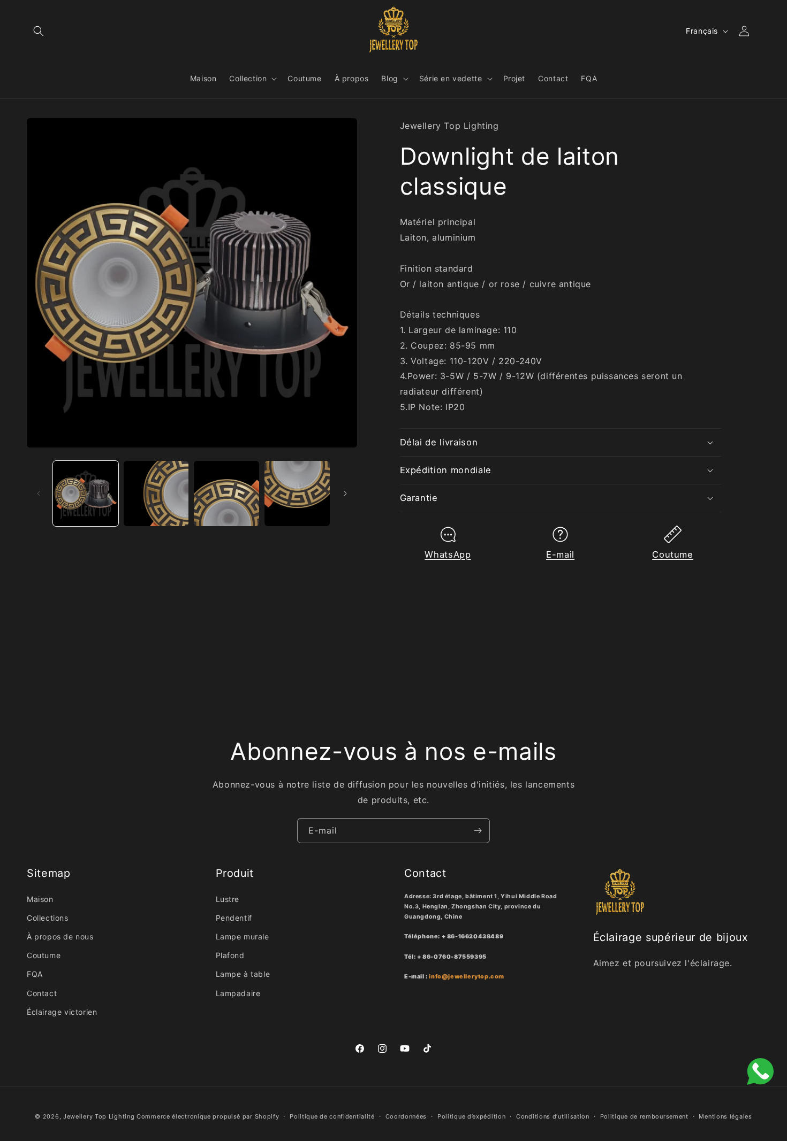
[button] (38, 31)
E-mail (560, 554)
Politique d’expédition (471, 1116)
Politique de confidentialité (332, 1116)
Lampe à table (243, 973)
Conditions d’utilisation (552, 1116)
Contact (42, 993)
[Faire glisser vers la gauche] (38, 493)
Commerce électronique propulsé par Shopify (208, 1116)
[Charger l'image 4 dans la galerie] (297, 493)
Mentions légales (725, 1116)
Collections (48, 917)
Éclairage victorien (62, 1011)
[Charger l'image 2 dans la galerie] (156, 493)
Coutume (672, 554)
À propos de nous (60, 936)
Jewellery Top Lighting (98, 1116)
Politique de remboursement (644, 1116)
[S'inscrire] (477, 830)
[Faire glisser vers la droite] (345, 493)
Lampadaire (238, 993)
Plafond (230, 955)
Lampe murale (242, 936)
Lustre (228, 899)
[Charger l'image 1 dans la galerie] (85, 493)
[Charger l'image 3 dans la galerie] (226, 493)
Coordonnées (406, 1116)
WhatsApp (448, 554)
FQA (35, 973)
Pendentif (234, 917)
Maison (40, 899)
